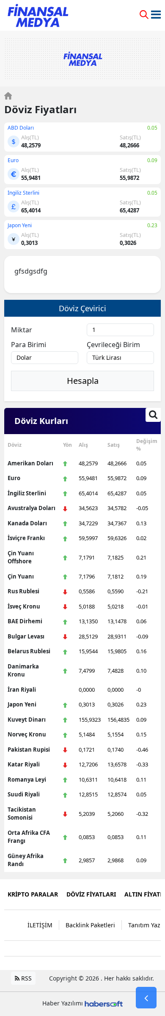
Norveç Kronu (27, 734)
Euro (14, 478)
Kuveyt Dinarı (27, 719)
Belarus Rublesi (29, 651)
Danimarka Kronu (23, 671)
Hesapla (83, 380)
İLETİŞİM (40, 925)
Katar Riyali (24, 764)
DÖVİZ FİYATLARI (91, 894)
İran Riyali (22, 689)
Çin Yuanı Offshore (21, 557)
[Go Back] (146, 998)
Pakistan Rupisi (29, 749)
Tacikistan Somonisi (22, 814)
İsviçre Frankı (26, 538)
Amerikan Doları (30, 463)
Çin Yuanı (21, 576)
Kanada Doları (27, 523)
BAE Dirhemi (25, 621)
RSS (25, 978)
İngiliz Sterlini (27, 493)
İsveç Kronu (24, 606)
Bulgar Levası (26, 636)
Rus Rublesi (23, 591)
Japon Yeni (22, 704)
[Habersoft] (104, 1003)
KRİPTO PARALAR (33, 894)
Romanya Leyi (27, 779)
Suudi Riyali (24, 794)
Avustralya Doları (31, 508)
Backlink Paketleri (90, 925)
